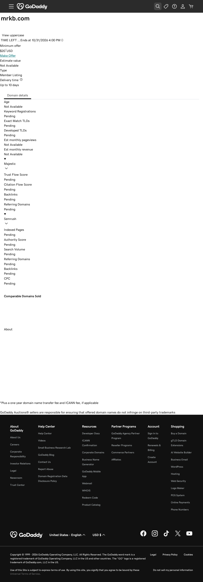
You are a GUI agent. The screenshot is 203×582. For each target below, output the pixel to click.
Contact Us (44, 462)
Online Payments (180, 502)
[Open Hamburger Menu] (9, 6)
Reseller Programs (121, 445)
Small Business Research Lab (54, 447)
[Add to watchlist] (4, 29)
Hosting (175, 474)
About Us (15, 437)
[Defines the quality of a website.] (29, 239)
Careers (14, 444)
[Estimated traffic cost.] (13, 278)
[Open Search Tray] (158, 6)
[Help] (174, 6)
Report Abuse (45, 469)
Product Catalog (91, 504)
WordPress (177, 466)
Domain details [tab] (17, 95)
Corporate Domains (93, 452)
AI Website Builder (181, 452)
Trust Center (17, 485)
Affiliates (116, 459)
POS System (178, 495)
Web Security (178, 481)
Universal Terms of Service (25, 573)
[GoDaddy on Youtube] (189, 535)
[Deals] (166, 6)
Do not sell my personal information (173, 570)
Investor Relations (20, 463)
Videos (42, 440)
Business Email (179, 459)
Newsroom (16, 478)
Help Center (45, 433)
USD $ (97, 534)
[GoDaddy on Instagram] (154, 535)
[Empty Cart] (191, 6)
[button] (101, 166)
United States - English (65, 534)
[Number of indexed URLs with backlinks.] (27, 229)
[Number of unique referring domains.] (33, 259)
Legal (13, 470)
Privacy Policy (170, 554)
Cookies (188, 554)
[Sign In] (183, 6)
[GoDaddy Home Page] (26, 534)
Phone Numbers (180, 509)
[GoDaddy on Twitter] (177, 535)
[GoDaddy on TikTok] (166, 535)
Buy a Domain (178, 433)
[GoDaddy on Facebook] (143, 535)
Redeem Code (90, 497)
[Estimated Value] (24, 60)
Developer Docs (91, 433)
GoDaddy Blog (46, 455)
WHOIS (86, 490)
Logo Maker (177, 488)
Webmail (87, 483)
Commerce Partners (122, 452)
